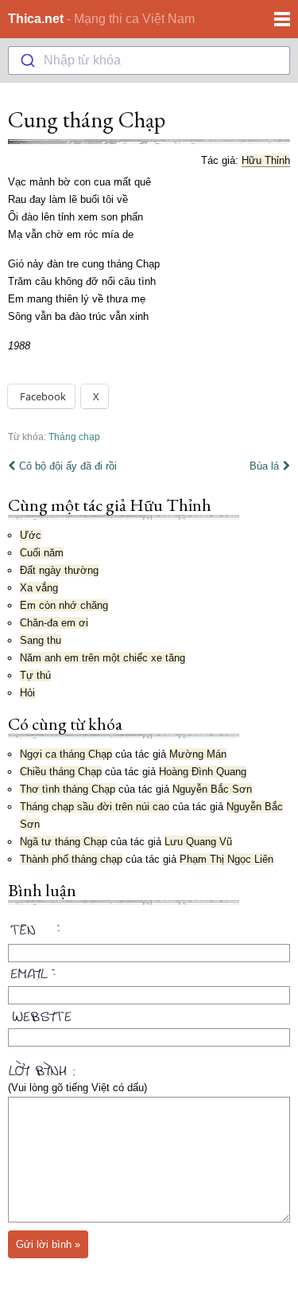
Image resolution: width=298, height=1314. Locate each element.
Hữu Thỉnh (266, 160)
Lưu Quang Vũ (198, 842)
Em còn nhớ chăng (64, 605)
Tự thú (35, 675)
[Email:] (149, 971)
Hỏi (27, 693)
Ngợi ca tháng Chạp (66, 754)
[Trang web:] (149, 1013)
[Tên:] (149, 932)
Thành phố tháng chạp (71, 859)
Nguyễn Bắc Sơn (212, 789)
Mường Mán (197, 754)
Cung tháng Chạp (86, 119)
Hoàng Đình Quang (202, 772)
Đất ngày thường (59, 570)
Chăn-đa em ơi (54, 623)
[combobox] (149, 60)
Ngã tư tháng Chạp (63, 842)
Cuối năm (42, 553)
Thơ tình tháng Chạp (67, 789)
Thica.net (36, 18)
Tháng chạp (74, 436)
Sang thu (40, 640)
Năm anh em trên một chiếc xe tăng (102, 658)
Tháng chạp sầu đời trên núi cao (94, 807)
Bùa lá (264, 466)
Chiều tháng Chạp (61, 772)
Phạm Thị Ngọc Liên (226, 859)
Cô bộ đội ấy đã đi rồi (68, 466)
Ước (30, 535)
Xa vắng (39, 588)
